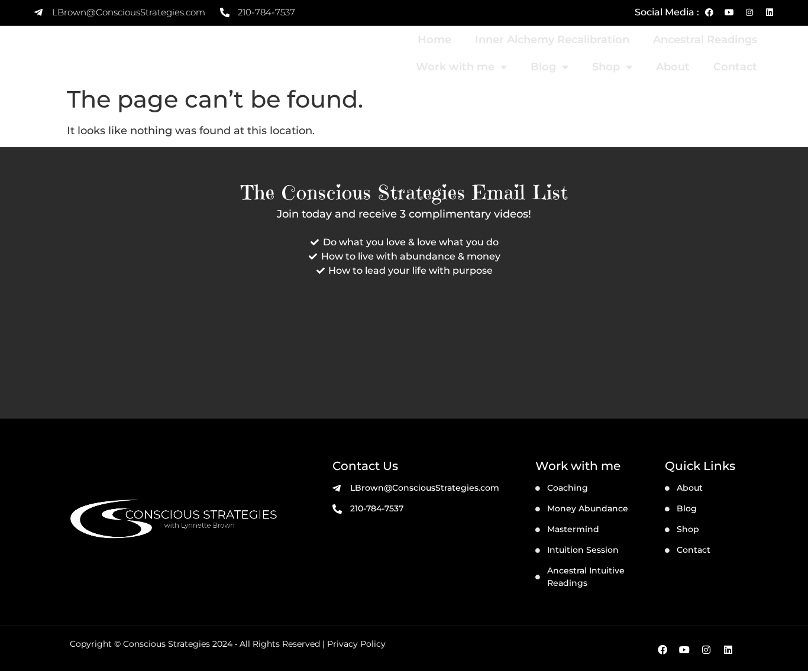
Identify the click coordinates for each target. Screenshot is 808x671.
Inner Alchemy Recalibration (552, 39)
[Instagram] (749, 12)
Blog (543, 66)
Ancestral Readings (705, 39)
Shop (606, 66)
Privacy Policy (356, 643)
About (673, 66)
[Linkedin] (769, 12)
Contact (735, 66)
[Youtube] (729, 12)
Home (434, 39)
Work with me (455, 66)
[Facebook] (709, 12)
